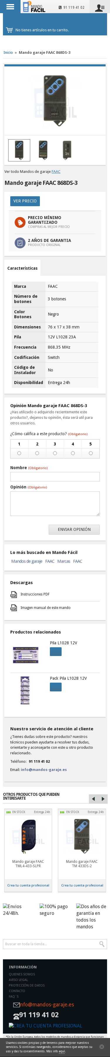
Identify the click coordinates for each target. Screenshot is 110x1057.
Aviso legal (18, 980)
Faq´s (13, 997)
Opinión (28, 487)
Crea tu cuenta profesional (28, 885)
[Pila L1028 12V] (27, 655)
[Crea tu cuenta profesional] (55, 1026)
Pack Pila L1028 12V (68, 678)
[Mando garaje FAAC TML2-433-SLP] (28, 836)
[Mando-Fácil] (35, 6)
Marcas (63, 561)
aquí (62, 1051)
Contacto (17, 991)
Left (93, 799)
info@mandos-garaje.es (44, 769)
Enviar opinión (74, 529)
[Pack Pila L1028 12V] (27, 690)
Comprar (56, 651)
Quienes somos (22, 974)
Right (103, 799)
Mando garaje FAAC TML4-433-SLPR (28, 864)
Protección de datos (27, 985)
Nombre (29, 467)
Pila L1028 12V (63, 643)
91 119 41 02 (73, 8)
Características (22, 268)
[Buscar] (102, 944)
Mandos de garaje (26, 561)
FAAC (56, 171)
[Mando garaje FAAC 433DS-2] (82, 836)
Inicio (8, 52)
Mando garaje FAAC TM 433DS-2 (82, 864)
